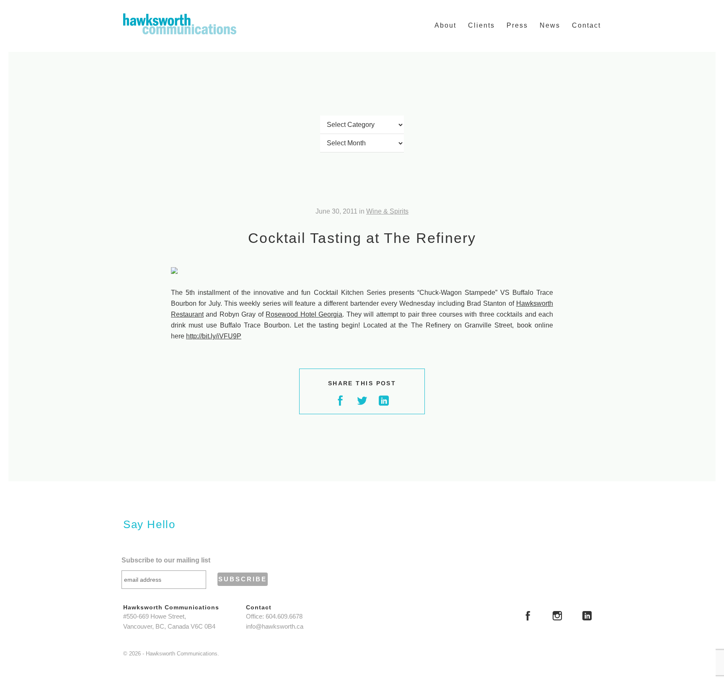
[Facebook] (528, 616)
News (550, 25)
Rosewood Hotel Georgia (304, 314)
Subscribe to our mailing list (166, 560)
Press (517, 25)
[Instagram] (557, 616)
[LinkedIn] (587, 616)
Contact (586, 25)
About (445, 25)
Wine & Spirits (387, 211)
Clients (481, 25)
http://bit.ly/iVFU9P (213, 336)
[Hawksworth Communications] (179, 23)
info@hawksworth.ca (274, 626)
